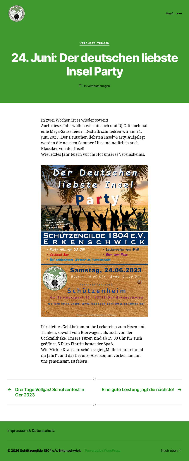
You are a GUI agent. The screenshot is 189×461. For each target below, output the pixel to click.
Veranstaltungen (94, 43)
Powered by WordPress (102, 450)
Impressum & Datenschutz (31, 430)
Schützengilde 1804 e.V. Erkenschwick (50, 450)
